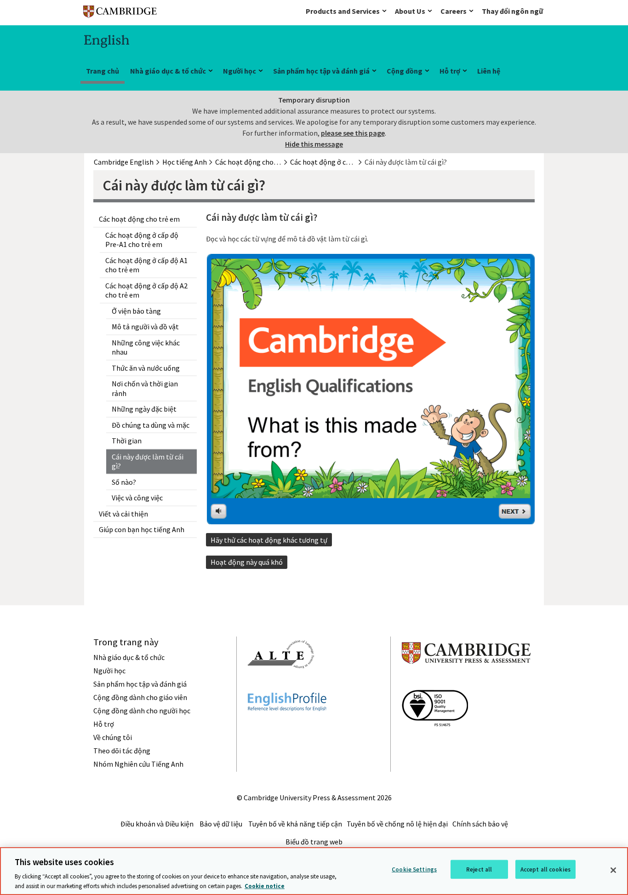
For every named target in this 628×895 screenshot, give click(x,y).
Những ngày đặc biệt (144, 408)
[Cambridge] (120, 14)
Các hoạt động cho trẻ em (139, 219)
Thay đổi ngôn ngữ (512, 11)
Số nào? (124, 482)
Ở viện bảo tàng (136, 311)
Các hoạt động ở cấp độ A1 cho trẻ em (146, 265)
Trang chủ (102, 70)
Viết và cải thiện (123, 513)
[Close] (613, 870)
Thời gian (127, 440)
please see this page (353, 133)
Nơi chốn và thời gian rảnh (145, 388)
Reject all (479, 869)
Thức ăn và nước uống (146, 368)
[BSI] (435, 742)
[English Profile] (287, 727)
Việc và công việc (137, 497)
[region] (314, 871)
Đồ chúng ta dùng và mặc (150, 425)
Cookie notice (265, 885)
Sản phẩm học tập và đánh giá (321, 70)
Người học (239, 70)
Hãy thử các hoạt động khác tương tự (269, 540)
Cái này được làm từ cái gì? (147, 461)
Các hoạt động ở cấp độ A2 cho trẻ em (146, 290)
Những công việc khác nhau (146, 347)
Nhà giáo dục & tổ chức (168, 70)
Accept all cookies (545, 869)
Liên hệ (488, 70)
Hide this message (314, 144)
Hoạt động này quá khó (247, 562)
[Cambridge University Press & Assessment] (466, 682)
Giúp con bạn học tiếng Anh (141, 529)
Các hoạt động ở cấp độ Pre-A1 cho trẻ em (141, 239)
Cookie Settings (414, 869)
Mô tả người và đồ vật (145, 326)
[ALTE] (281, 684)
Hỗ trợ (450, 70)
